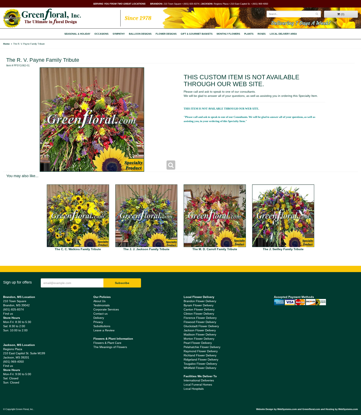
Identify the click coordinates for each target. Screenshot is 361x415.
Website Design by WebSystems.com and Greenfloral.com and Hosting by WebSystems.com (307, 409)
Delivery (98, 317)
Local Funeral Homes (198, 384)
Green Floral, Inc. (42, 18)
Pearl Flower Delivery (198, 342)
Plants (248, 34)
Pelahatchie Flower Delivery (202, 347)
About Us (99, 301)
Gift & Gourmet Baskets (196, 34)
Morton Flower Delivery (199, 338)
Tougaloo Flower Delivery (200, 363)
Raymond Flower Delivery (201, 351)
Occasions (101, 34)
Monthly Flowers (228, 34)
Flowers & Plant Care (107, 342)
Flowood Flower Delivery (200, 322)
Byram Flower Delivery (199, 305)
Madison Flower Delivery (200, 334)
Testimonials (101, 305)
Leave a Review (103, 330)
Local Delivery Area (283, 34)
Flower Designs (166, 34)
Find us (8, 313)
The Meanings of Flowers (110, 347)
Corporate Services (106, 309)
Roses (262, 34)
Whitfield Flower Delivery (200, 368)
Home (6, 44)
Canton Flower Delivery (199, 309)
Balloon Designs (140, 34)
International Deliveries (199, 380)
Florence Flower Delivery (200, 317)
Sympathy (119, 34)
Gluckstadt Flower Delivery (201, 326)
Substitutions (101, 326)
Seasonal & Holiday (77, 34)
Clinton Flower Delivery (199, 313)
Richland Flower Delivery (200, 355)
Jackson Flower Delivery (200, 330)
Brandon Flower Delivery (200, 301)
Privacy (98, 322)
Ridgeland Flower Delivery (201, 359)
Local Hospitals (194, 388)
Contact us (100, 313)
